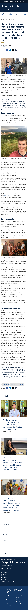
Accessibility (8, 605)
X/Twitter (5, 574)
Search (17, 14)
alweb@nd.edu (4, 569)
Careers (5, 534)
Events (4, 553)
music (4, 81)
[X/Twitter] (13, 50)
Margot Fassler (7, 195)
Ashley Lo (5, 47)
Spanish (23, 79)
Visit (7, 603)
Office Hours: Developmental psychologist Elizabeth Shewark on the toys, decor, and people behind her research (11, 504)
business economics (16, 304)
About (4, 537)
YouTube (5, 577)
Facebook (5, 572)
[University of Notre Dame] (14, 591)
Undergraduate (14, 384)
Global (21, 384)
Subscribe (6, 550)
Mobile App (8, 597)
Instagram (5, 575)
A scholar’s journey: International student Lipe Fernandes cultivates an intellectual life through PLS (12, 424)
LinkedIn (5, 579)
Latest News (11, 19)
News (6, 19)
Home (3, 14)
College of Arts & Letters (10, 7)
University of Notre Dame (14, 1)
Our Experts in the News (10, 544)
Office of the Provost (7, 559)
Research (5, 531)
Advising (5, 528)
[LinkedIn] (10, 50)
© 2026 (3, 581)
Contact (10, 14)
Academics (6, 524)
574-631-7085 (7, 568)
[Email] (16, 50)
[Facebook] (7, 50)
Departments (5, 384)
